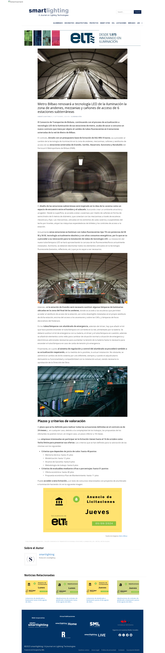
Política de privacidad (108, 650)
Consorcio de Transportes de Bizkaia (62, 541)
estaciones (79, 541)
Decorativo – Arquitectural (76, 23)
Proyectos (94, 23)
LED (138, 23)
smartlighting (44, 116)
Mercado (131, 23)
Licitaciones (121, 23)
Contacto (121, 650)
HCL (113, 23)
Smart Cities (105, 23)
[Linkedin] (123, 635)
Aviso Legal (95, 650)
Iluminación (76, 116)
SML (43, 650)
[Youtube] (131, 635)
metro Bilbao (105, 541)
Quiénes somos (83, 650)
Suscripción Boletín (133, 650)
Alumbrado (58, 23)
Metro (98, 541)
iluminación (87, 541)
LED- (93, 541)
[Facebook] (120, 635)
